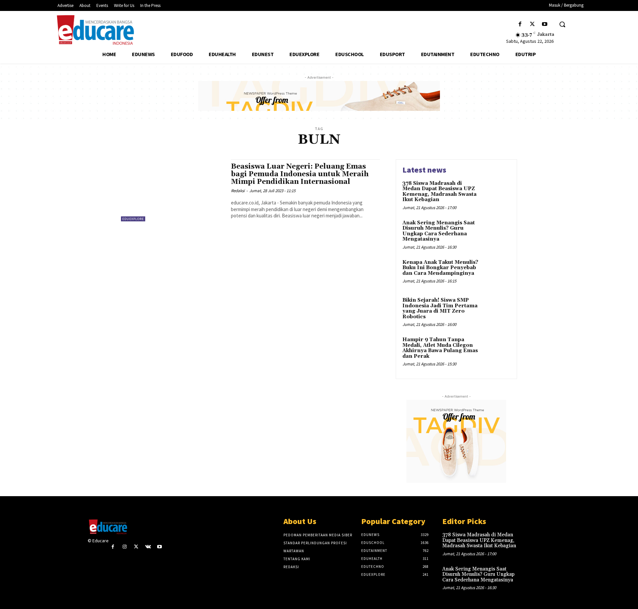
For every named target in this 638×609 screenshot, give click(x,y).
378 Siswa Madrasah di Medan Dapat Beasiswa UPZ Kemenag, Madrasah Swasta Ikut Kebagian (439, 191)
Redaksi (238, 190)
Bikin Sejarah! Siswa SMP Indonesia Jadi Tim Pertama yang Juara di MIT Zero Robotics (440, 308)
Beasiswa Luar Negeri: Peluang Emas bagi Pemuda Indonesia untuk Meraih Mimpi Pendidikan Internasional (300, 174)
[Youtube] (544, 24)
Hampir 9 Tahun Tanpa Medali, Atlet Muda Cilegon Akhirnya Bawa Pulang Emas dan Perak (440, 348)
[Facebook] (519, 24)
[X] (532, 24)
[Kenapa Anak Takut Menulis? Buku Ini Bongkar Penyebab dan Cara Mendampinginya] (496, 273)
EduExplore (133, 219)
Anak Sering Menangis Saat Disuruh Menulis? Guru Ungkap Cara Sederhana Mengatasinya (438, 231)
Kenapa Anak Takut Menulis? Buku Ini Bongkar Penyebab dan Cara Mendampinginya (440, 267)
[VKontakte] (148, 547)
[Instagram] (124, 547)
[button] (562, 24)
